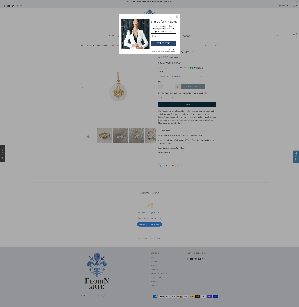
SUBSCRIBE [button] (163, 43)
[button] (177, 16)
